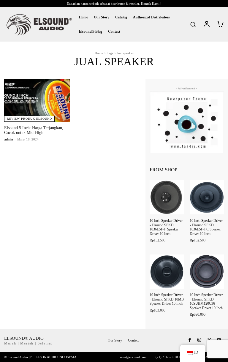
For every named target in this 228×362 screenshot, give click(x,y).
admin (8, 139)
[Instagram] (199, 340)
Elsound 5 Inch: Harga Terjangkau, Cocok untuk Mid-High (33, 130)
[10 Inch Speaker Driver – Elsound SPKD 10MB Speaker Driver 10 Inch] (167, 271)
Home (99, 53)
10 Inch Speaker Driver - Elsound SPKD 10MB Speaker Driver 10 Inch (167, 299)
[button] (193, 24)
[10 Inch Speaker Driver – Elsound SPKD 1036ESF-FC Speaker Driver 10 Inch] (207, 197)
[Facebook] (189, 340)
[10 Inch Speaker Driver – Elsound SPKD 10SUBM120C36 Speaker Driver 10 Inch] (207, 271)
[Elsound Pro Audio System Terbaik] (38, 24)
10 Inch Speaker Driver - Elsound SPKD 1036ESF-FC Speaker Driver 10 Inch (206, 227)
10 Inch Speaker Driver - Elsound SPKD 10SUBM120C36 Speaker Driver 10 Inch (206, 301)
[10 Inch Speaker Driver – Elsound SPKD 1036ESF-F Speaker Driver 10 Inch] (167, 197)
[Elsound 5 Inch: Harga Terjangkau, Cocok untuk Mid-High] (37, 100)
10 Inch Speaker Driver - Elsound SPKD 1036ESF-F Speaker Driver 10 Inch (166, 227)
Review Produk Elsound (29, 118)
